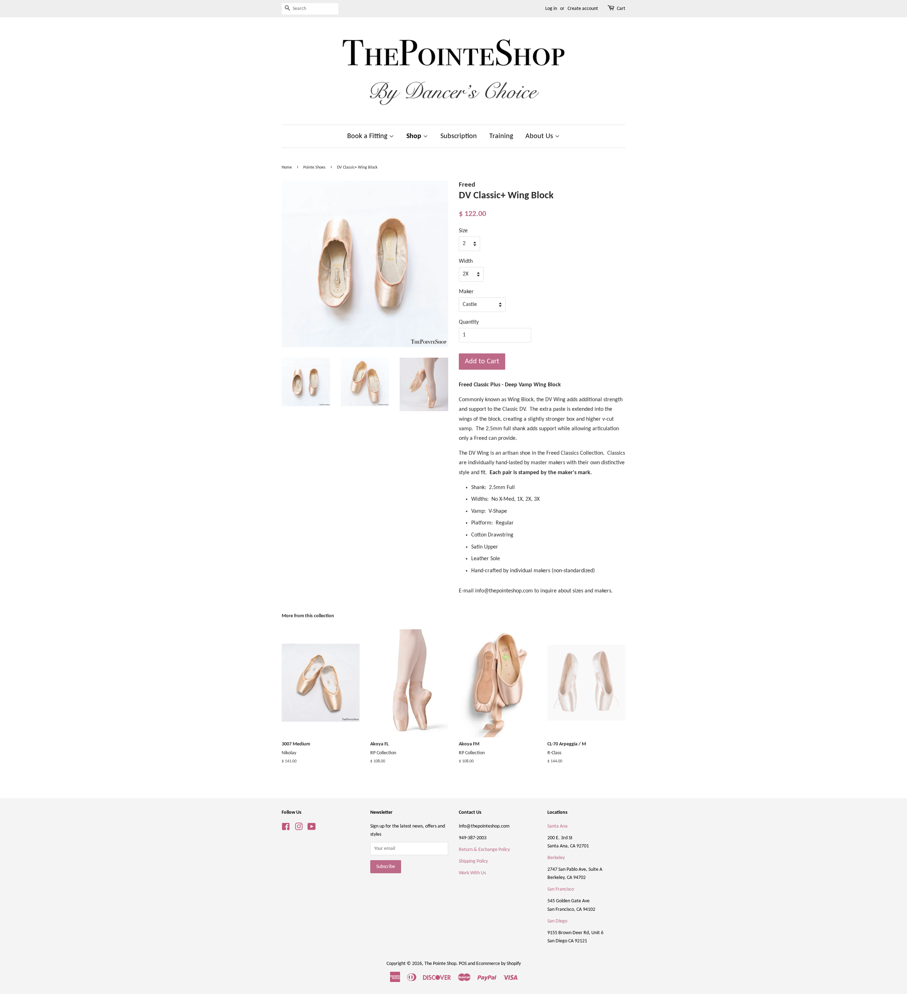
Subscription (458, 136)
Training (501, 136)
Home (287, 167)
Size (463, 231)
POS (463, 963)
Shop (414, 136)
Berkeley (556, 858)
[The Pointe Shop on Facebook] (286, 828)
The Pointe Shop (440, 963)
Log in (551, 8)
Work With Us (472, 873)
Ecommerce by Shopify (498, 963)
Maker (466, 292)
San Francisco (560, 889)
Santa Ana (557, 826)
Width (466, 261)
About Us (540, 136)
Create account (583, 8)
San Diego (557, 921)
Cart (621, 8)
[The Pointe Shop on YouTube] (312, 828)
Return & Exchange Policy (484, 849)
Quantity (469, 322)
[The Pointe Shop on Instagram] (299, 828)
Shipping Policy (473, 861)
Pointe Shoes (314, 167)
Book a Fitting (368, 136)
